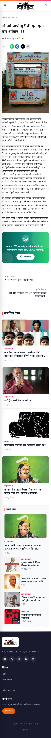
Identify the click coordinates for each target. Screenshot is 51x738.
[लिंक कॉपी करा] (28, 46)
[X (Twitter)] (33, 659)
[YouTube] (5, 659)
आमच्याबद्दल (7, 679)
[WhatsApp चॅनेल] (12, 659)
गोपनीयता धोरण (9, 690)
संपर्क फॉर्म (9, 711)
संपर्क (5, 685)
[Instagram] (19, 659)
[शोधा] (46, 5)
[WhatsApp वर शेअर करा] (12, 46)
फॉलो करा (27, 256)
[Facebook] (26, 659)
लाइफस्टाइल (12, 17)
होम (3, 17)
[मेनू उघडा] (5, 5)
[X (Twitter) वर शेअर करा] (23, 46)
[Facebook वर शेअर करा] (17, 46)
